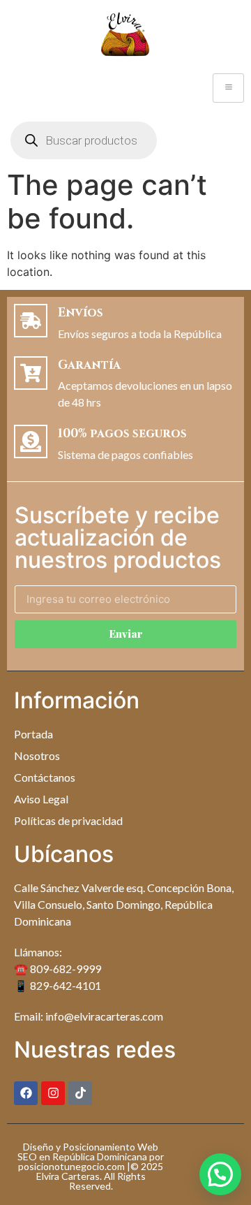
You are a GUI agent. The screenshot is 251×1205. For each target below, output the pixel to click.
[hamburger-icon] (228, 88)
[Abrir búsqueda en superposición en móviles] (83, 140)
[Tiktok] (80, 1093)
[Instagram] (53, 1093)
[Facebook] (26, 1093)
